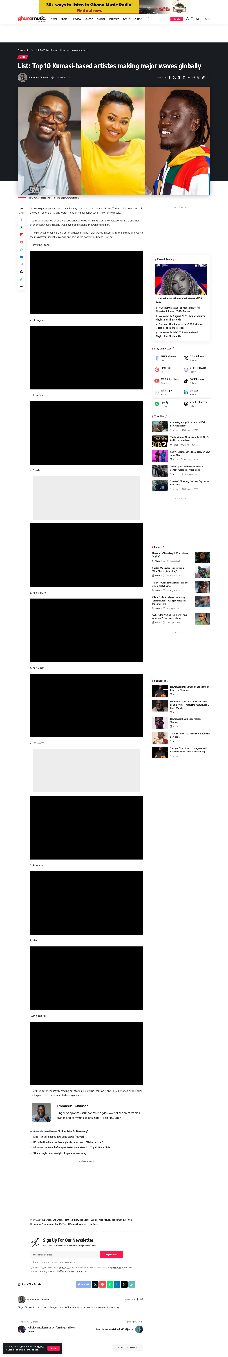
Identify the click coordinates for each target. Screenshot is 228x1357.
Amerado (46, 1219)
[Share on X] (174, 77)
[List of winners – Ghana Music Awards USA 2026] (181, 279)
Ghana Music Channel (72, 1271)
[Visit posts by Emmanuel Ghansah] (22, 1299)
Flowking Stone (81, 1219)
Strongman (47, 1224)
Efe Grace (57, 1219)
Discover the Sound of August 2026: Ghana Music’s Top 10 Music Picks (71, 1147)
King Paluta (104, 1219)
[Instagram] (141, 1299)
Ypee (95, 1224)
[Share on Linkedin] (189, 77)
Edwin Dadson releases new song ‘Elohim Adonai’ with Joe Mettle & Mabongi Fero (169, 600)
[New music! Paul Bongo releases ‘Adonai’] (160, 723)
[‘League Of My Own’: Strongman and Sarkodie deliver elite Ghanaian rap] (160, 752)
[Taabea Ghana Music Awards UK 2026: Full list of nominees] (160, 441)
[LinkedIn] (196, 392)
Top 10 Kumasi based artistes (77, 1224)
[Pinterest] (166, 369)
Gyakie (94, 1219)
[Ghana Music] (32, 19)
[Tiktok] (196, 381)
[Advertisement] (114, 33)
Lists (22, 57)
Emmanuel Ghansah (39, 77)
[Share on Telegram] (193, 77)
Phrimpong (35, 1224)
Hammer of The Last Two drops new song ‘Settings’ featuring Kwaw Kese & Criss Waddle (189, 704)
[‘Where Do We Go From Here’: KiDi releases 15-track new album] (202, 619)
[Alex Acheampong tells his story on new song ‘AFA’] (160, 456)
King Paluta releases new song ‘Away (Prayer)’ (59, 1136)
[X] (196, 358)
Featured (68, 1219)
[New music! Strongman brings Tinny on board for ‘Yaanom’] (160, 691)
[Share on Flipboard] (21, 234)
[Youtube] (166, 381)
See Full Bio (111, 1117)
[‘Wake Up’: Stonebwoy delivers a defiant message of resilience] (160, 471)
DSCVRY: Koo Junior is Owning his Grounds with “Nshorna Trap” (68, 1142)
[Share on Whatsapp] (184, 77)
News (175, 445)
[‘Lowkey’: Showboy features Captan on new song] (160, 485)
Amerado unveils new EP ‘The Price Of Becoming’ (60, 1131)
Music (175, 430)
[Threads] (196, 403)
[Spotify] (166, 403)
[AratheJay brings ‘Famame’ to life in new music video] (160, 426)
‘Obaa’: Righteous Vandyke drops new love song (59, 1153)
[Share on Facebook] (169, 77)
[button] (53, 1348)
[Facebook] (138, 1299)
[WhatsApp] (166, 392)
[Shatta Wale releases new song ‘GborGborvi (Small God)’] (202, 572)
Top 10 (58, 1224)
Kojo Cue (127, 1219)
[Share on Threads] (198, 77)
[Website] (133, 1299)
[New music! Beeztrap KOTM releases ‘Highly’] (202, 557)
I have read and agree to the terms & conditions (55, 1262)
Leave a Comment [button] (129, 1347)
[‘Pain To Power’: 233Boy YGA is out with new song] (160, 738)
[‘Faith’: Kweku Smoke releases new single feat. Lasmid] (202, 587)
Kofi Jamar (117, 1219)
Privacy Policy (117, 1267)
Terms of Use (31, 1349)
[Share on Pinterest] (179, 77)
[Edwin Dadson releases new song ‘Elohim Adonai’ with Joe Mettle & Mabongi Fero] (202, 601)
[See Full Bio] (121, 1117)
